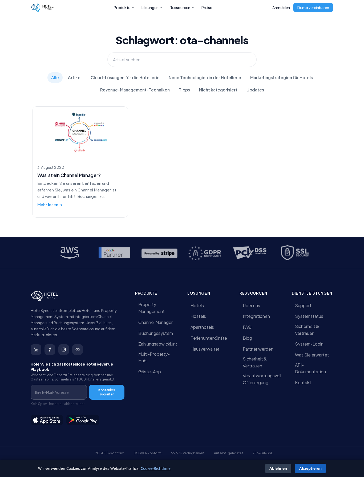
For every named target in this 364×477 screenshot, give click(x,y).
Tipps (184, 89)
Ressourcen (180, 7)
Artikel (75, 77)
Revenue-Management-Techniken (135, 89)
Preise (206, 7)
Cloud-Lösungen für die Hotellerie (125, 77)
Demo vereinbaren (313, 7)
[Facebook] (50, 349)
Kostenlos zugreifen (106, 392)
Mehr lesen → (50, 204)
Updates (255, 89)
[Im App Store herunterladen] (47, 420)
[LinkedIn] (36, 349)
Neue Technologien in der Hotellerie (205, 77)
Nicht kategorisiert (218, 89)
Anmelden (281, 7)
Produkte (122, 7)
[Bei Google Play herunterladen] (82, 420)
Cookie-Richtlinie (156, 468)
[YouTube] (77, 349)
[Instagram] (63, 349)
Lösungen (150, 7)
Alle (55, 77)
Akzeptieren (310, 468)
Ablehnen (278, 468)
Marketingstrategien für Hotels (281, 77)
